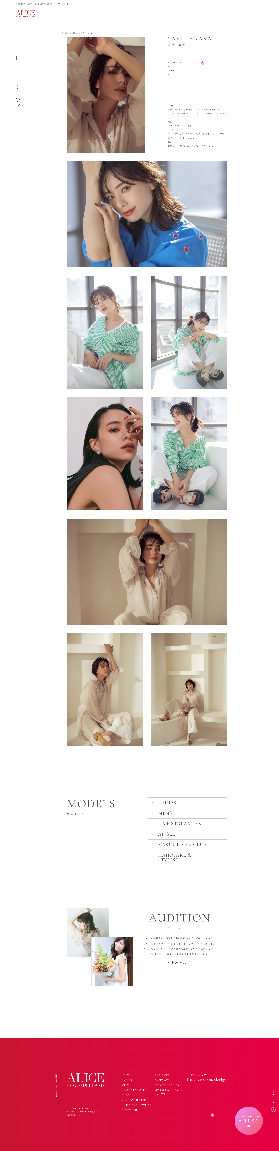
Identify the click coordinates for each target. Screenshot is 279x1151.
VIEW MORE (179, 962)
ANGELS (127, 1095)
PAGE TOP (273, 1098)
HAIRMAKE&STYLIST (137, 1105)
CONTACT (162, 1080)
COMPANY (162, 1075)
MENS (125, 1085)
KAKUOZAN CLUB (134, 1100)
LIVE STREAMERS (134, 1090)
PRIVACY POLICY (167, 1085)
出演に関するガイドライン (169, 1090)
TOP (64, 33)
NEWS (126, 1075)
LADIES (71, 33)
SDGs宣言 (160, 1094)
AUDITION (129, 1110)
